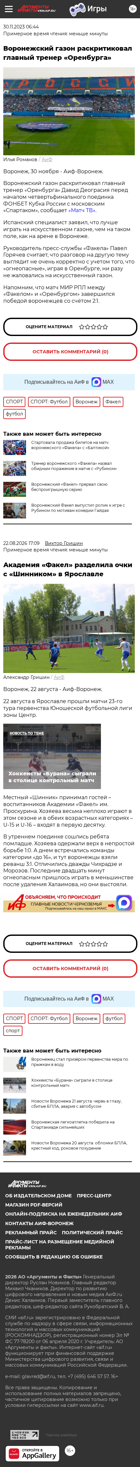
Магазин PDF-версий (34, 1205)
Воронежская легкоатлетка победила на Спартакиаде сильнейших (73, 1125)
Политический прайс (92, 1233)
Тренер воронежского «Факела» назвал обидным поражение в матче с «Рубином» (74, 466)
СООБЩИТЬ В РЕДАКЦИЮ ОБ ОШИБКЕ (54, 1257)
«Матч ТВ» (81, 210)
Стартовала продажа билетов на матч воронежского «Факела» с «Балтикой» (70, 445)
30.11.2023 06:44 (21, 27)
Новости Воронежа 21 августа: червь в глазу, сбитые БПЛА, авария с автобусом (76, 1104)
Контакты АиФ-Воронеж (39, 1223)
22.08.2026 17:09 (21, 543)
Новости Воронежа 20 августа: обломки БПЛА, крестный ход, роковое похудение (79, 1145)
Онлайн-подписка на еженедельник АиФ (63, 1214)
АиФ (47, 159)
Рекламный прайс (31, 1233)
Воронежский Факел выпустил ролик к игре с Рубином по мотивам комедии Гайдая (78, 508)
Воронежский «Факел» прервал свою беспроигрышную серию (69, 487)
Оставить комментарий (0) (70, 352)
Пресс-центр (94, 1196)
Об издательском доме (38, 1196)
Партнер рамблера (61, 1435)
